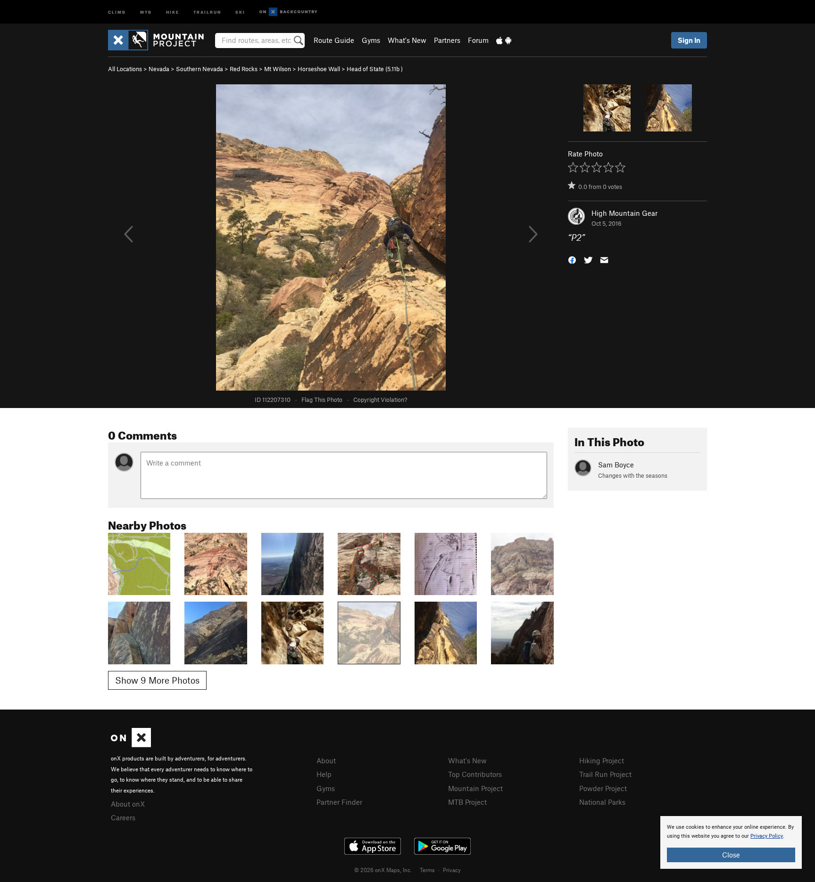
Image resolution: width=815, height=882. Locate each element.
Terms (427, 869)
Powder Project (603, 788)
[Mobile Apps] (503, 40)
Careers (123, 817)
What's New (407, 40)
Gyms (371, 40)
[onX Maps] (131, 744)
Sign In (689, 40)
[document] (731, 842)
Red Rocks (244, 69)
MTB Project (467, 802)
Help (324, 774)
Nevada (159, 69)
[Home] (160, 40)
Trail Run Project (605, 774)
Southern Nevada (199, 69)
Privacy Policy (766, 836)
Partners (447, 40)
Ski (240, 11)
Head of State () (375, 69)
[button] (572, 259)
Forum (478, 40)
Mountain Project (475, 788)
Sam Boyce (616, 464)
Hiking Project (601, 760)
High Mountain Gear (624, 213)
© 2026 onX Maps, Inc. (383, 869)
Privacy (452, 869)
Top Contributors (475, 774)
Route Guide (334, 40)
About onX (128, 804)
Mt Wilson (277, 69)
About (326, 760)
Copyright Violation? (380, 399)
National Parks (602, 802)
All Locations (125, 69)
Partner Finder (339, 802)
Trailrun (207, 11)
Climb (117, 11)
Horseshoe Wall (319, 69)
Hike (172, 11)
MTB (146, 11)
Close (731, 854)
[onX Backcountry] (288, 12)
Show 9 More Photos (157, 680)
